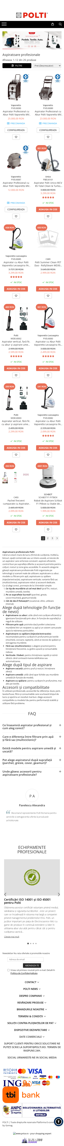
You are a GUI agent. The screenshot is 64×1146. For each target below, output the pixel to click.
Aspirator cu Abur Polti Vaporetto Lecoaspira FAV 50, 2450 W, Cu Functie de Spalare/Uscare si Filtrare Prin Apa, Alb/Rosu (48, 343)
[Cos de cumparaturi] (52, 24)
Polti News (30, 989)
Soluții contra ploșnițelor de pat (30, 1023)
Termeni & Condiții (31, 1016)
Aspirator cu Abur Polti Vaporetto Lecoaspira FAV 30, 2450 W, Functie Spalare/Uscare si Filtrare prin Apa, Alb (48, 422)
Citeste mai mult (11, 936)
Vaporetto (16, 105)
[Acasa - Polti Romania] (32, 15)
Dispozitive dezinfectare (31, 1030)
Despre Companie (31, 995)
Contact (31, 982)
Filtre (18, 65)
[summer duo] (32, 40)
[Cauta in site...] (60, 24)
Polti (16, 335)
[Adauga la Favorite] (16, 137)
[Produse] (4, 25)
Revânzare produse (30, 1002)
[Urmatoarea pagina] (57, 538)
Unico (48, 176)
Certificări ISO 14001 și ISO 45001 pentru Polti (27, 901)
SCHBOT (48, 494)
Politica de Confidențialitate (24, 973)
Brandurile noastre (31, 1009)
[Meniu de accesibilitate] (58, 1121)
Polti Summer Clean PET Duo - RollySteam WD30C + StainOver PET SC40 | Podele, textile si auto (48, 264)
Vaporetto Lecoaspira (16, 255)
